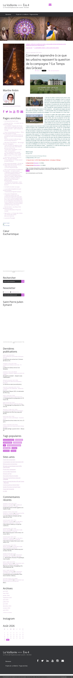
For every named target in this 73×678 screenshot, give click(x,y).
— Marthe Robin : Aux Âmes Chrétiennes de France (12, 207)
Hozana (13, 271)
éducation (41, 169)
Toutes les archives (7, 612)
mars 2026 (6, 593)
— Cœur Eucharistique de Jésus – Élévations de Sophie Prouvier (13, 133)
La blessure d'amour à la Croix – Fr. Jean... (12, 365)
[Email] (50, 4)
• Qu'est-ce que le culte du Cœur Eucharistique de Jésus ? (12, 139)
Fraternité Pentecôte (8, 489)
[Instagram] (18, 111)
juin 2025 (5, 604)
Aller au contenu (5, 1)
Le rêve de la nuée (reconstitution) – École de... (12, 382)
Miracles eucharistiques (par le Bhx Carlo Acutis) (12, 466)
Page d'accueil (29, 47)
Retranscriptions (33, 165)
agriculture (58, 168)
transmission (17, 442)
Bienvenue (8, 14)
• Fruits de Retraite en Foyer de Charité (12, 210)
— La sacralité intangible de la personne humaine (12, 189)
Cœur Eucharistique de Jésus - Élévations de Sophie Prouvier (13, 270)
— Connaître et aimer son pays (11, 187)
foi (4, 445)
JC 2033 (5, 491)
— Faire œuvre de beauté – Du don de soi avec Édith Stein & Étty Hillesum (13, 164)
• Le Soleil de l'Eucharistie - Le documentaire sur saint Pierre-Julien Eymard (13, 183)
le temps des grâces (34, 168)
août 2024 (5, 610)
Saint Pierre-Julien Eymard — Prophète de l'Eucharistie (12, 341)
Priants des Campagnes (9, 469)
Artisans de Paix (7, 474)
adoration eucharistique (14, 445)
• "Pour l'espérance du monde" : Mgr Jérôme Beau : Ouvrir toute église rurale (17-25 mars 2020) (12, 154)
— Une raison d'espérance (10, 194)
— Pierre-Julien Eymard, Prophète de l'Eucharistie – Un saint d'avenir (13, 170)
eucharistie (19, 440)
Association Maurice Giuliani (10, 476)
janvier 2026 (6, 595)
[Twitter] (7, 111)
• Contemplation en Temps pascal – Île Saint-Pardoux (13, 160)
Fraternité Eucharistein (9, 460)
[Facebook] (3, 111)
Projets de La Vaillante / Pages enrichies (27, 14)
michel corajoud (44, 168)
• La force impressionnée (11, 167)
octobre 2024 (6, 608)
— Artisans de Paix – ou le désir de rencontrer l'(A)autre (13, 124)
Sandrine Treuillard (6, 223)
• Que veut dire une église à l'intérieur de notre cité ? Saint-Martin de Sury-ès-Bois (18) (13, 147)
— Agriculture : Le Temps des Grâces (13, 213)
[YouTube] (14, 111)
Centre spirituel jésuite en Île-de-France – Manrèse (13, 482)
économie (63, 168)
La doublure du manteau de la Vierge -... (13, 411)
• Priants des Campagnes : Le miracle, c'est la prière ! (13, 150)
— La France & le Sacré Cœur (10, 121)
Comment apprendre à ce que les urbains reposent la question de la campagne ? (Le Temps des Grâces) (48, 61)
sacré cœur (7, 448)
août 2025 (5, 599)
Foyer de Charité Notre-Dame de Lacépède (11, 478)
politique (14, 448)
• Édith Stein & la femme (10, 166)
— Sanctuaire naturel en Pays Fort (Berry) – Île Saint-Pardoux (12, 157)
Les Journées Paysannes (9, 471)
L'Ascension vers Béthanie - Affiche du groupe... (13, 389)
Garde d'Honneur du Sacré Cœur (11, 487)
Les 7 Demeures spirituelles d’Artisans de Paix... (13, 357)
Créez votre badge (6, 225)
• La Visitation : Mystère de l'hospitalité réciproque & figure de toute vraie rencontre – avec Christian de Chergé (13, 128)
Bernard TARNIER (8, 580)
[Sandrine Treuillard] (3, 224)
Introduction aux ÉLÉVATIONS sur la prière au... (13, 580)
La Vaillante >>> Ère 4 (16, 5)
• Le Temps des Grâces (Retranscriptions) (10, 215)
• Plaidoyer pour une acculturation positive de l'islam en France (13, 204)
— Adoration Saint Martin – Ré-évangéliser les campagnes (13, 143)
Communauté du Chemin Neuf (11, 485)
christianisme (7, 442)
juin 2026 (5, 591)
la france (13, 451)
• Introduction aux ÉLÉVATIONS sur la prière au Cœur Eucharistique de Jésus (13, 136)
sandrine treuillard (9, 440)
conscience (6, 451)
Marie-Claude (6, 530)
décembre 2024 (7, 606)
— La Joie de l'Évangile (9, 218)
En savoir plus (64, 676)
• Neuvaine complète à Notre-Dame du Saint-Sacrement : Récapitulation (12, 179)
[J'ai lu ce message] (71, 676)
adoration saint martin (59, 169)
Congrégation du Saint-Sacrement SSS (13, 462)
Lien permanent (54, 70)
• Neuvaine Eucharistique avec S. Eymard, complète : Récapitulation (13, 175)
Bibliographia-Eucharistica (10, 464)
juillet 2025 (6, 601)
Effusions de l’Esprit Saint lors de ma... (13, 404)
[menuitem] (8, 14)
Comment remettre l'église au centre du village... (13, 373)
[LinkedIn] (10, 111)
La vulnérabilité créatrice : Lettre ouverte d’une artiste (46, 47)
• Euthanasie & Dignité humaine (12, 191)
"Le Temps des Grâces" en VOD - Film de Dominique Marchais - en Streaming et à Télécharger (43, 160)
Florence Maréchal (8, 563)
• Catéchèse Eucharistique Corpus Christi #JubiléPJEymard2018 (13, 173)
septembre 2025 (7, 597)
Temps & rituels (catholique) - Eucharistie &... (13, 418)
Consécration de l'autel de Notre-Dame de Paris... (13, 426)
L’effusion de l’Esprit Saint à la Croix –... (13, 397)
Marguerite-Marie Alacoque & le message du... (13, 513)
